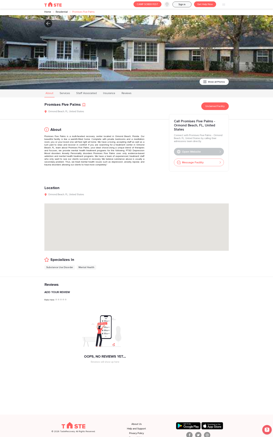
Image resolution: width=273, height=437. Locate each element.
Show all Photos (216, 81)
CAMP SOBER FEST (147, 4)
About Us (136, 424)
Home (47, 11)
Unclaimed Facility (215, 106)
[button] (168, 4)
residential (62, 11)
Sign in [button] (182, 4)
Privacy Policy (136, 433)
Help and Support (136, 428)
